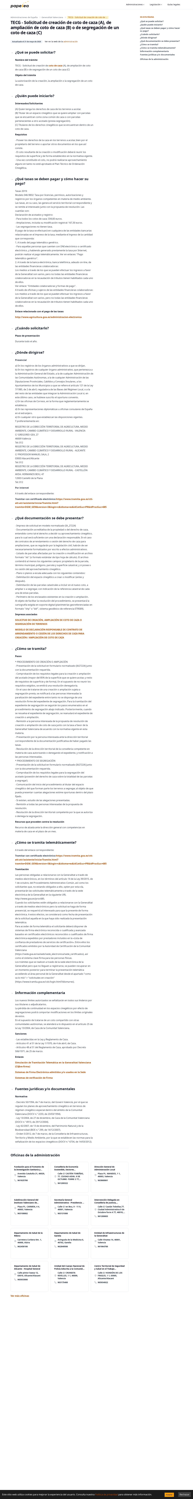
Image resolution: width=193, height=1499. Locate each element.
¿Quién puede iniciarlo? (151, 24)
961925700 (23, 1180)
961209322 (63, 1183)
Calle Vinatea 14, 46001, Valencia (109, 1241)
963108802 (23, 1213)
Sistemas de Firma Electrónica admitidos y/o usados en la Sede (50, 1072)
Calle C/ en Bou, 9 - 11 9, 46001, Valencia (69, 1208)
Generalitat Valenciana (52, 17)
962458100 (23, 1246)
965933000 (23, 1279)
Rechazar (184, 1494)
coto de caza (55, 65)
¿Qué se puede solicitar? (152, 21)
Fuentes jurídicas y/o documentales (157, 54)
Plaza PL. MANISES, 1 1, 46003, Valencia (109, 1175)
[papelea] (21, 4)
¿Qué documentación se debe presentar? (160, 41)
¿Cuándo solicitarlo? (150, 34)
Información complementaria (154, 51)
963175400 (63, 1282)
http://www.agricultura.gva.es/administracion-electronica (48, 317)
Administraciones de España (24, 17)
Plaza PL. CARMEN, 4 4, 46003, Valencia (29, 1208)
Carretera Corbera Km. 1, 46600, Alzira (30, 1241)
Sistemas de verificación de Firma (34, 1077)
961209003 (103, 1216)
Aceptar (169, 1494)
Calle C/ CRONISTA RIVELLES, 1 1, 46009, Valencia (68, 1275)
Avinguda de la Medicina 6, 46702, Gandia (71, 1241)
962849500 (63, 1246)
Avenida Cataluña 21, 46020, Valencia (31, 1175)
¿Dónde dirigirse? (148, 37)
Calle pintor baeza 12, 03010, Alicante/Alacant (29, 1274)
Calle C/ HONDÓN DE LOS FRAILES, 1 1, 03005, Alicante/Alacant (110, 1275)
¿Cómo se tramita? (149, 44)
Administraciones (134, 4)
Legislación (155, 4)
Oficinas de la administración (154, 59)
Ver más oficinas (20, 1295)
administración (70, 41)
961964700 (103, 1246)
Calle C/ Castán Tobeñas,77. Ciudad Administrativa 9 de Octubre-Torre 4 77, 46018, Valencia (111, 1209)
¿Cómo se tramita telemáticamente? (158, 47)
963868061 (103, 1180)
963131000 (63, 1213)
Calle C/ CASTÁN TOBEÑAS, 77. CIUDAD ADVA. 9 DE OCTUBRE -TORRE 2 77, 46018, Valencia (71, 1176)
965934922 (103, 1282)
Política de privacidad (106, 1494)
